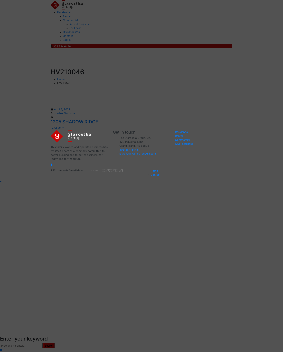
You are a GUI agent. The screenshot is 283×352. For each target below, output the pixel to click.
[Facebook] (51, 164)
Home (154, 170)
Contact (155, 174)
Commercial (182, 139)
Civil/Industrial (184, 143)
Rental (179, 135)
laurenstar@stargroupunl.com (137, 153)
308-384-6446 (128, 149)
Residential (182, 132)
